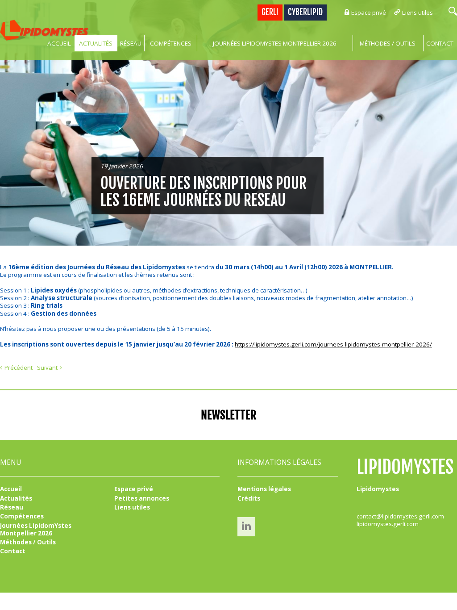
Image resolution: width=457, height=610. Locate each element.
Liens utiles (417, 12)
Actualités (95, 43)
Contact (12, 551)
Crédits (248, 498)
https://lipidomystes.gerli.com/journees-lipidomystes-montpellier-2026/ (333, 344)
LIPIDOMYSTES (405, 467)
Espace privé (368, 12)
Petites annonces (141, 498)
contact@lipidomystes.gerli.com (400, 516)
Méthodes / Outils (387, 43)
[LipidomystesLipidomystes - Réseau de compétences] (44, 30)
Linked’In (246, 526)
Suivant (47, 367)
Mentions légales (264, 489)
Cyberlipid (305, 12)
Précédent (18, 367)
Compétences (170, 43)
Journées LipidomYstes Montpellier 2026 (275, 43)
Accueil (59, 43)
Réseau (130, 43)
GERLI (270, 12)
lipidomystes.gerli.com (388, 524)
